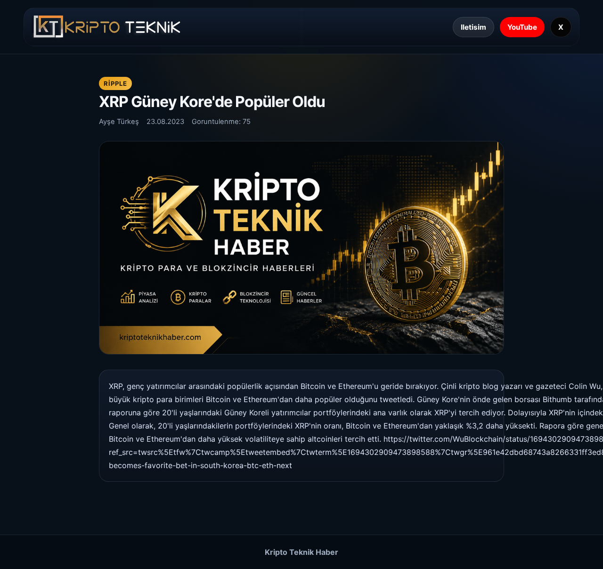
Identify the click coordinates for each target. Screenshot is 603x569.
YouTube (522, 27)
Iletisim (473, 27)
